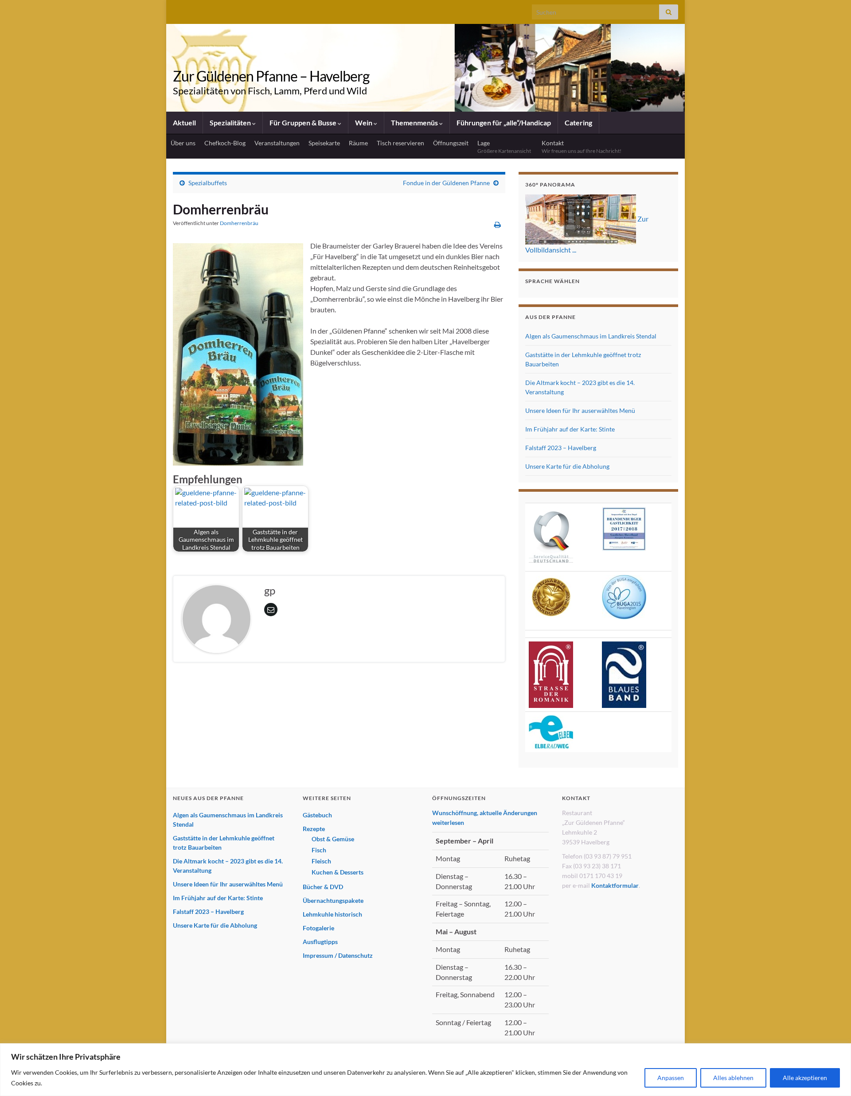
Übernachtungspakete (333, 900)
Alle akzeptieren (805, 1077)
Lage (505, 146)
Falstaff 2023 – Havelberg (560, 447)
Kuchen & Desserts (337, 872)
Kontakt (581, 146)
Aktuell (184, 122)
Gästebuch (317, 815)
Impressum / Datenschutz (338, 955)
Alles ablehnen (733, 1077)
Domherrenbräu (239, 223)
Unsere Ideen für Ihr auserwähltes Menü (580, 410)
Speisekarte (324, 143)
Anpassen (670, 1077)
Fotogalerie (318, 928)
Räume (358, 143)
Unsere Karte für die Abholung (567, 466)
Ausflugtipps (320, 941)
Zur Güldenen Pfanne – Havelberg (271, 76)
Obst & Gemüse (333, 839)
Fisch (319, 850)
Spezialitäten (231, 122)
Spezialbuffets (207, 183)
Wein (364, 122)
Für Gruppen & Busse (303, 122)
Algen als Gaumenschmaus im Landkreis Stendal (590, 336)
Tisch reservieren (400, 143)
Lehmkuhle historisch (332, 914)
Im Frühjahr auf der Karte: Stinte (570, 429)
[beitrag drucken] (497, 224)
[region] (425, 1069)
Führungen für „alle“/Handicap (504, 122)
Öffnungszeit (450, 143)
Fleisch (321, 861)
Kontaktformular (615, 885)
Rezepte (314, 828)
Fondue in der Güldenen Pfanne (446, 183)
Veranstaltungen (277, 143)
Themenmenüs (415, 122)
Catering (578, 122)
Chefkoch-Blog (225, 143)
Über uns (183, 143)
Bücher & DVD (323, 886)
